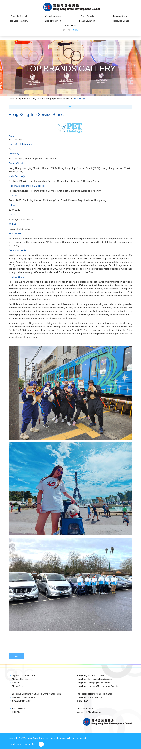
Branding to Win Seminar (23, 697)
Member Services (20, 679)
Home (11, 99)
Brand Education (87, 21)
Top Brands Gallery (19, 21)
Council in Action (53, 16)
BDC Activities (18, 708)
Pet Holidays (79, 99)
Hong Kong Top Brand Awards (91, 675)
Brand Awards (87, 16)
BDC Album (17, 712)
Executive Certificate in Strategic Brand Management (36, 694)
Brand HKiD (70, 25)
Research (16, 683)
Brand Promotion (53, 21)
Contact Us (29, 744)
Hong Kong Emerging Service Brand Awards (97, 686)
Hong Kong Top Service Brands (54, 99)
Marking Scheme (121, 16)
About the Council (19, 16)
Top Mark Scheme (85, 708)
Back (16, 656)
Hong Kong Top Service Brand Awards (94, 679)
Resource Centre (121, 21)
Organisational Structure (23, 675)
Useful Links (15, 744)
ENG (75, 30)
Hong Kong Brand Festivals (89, 697)
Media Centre (18, 686)
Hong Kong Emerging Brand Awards (93, 683)
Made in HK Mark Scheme (89, 712)
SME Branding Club (21, 701)
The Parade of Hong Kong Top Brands (94, 694)
